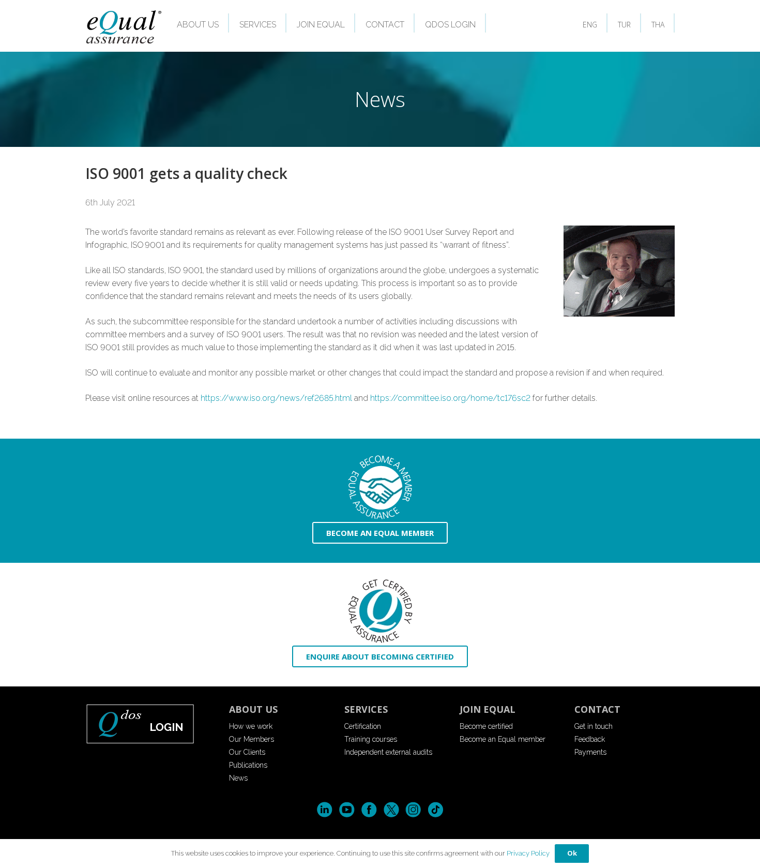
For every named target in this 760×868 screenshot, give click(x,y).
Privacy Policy (528, 853)
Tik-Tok (435, 809)
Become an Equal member (502, 739)
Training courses (370, 739)
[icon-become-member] (380, 487)
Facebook (368, 809)
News (238, 778)
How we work (250, 726)
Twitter (391, 809)
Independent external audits (388, 752)
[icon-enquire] (380, 611)
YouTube (346, 809)
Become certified (486, 726)
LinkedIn (324, 809)
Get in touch (593, 726)
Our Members (251, 739)
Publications (248, 765)
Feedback (589, 739)
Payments (590, 752)
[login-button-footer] (149, 723)
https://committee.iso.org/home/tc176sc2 (450, 398)
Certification (362, 726)
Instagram (413, 809)
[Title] (124, 26)
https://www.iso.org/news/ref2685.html (276, 398)
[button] (226, 25)
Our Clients (247, 752)
